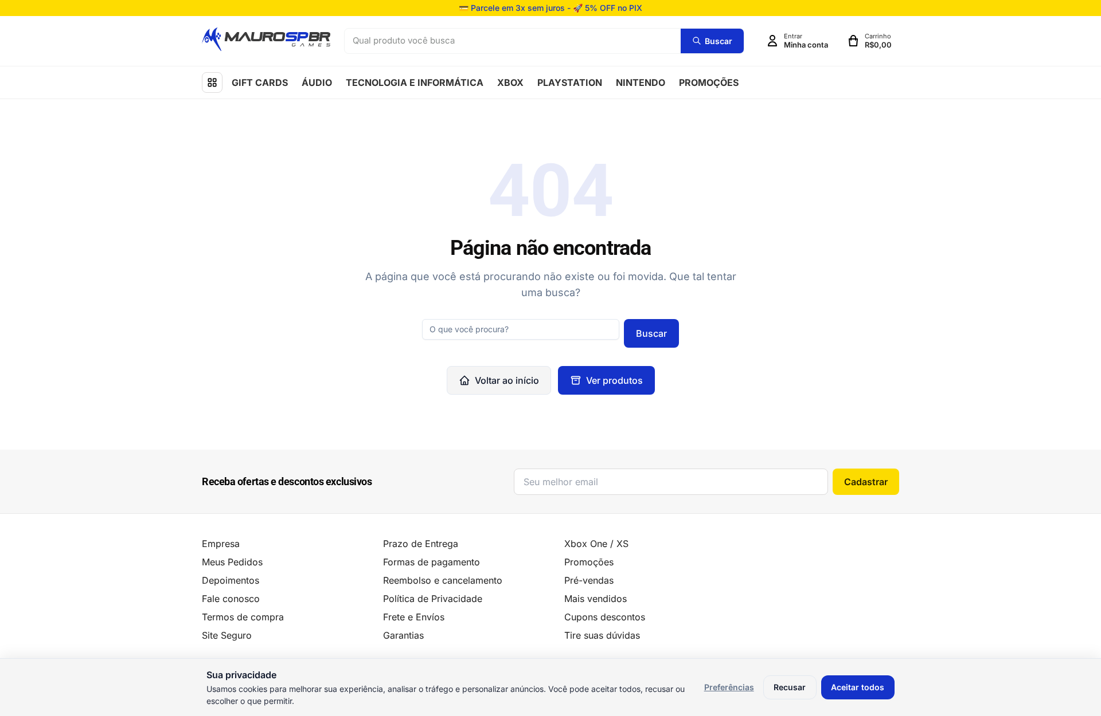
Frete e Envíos (413, 617)
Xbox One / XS (596, 543)
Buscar (651, 333)
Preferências (729, 687)
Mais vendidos (595, 598)
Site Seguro (227, 635)
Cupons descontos (604, 617)
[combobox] (513, 41)
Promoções (589, 562)
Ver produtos (614, 380)
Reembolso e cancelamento (442, 580)
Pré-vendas (589, 580)
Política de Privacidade (432, 598)
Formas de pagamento (431, 562)
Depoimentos (230, 580)
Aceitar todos (857, 687)
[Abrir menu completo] (212, 82)
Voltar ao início (507, 380)
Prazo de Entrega (420, 543)
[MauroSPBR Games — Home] (266, 39)
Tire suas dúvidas (602, 635)
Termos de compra (243, 617)
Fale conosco (231, 598)
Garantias (403, 635)
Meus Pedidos (232, 562)
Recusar (790, 687)
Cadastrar (866, 481)
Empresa (221, 543)
